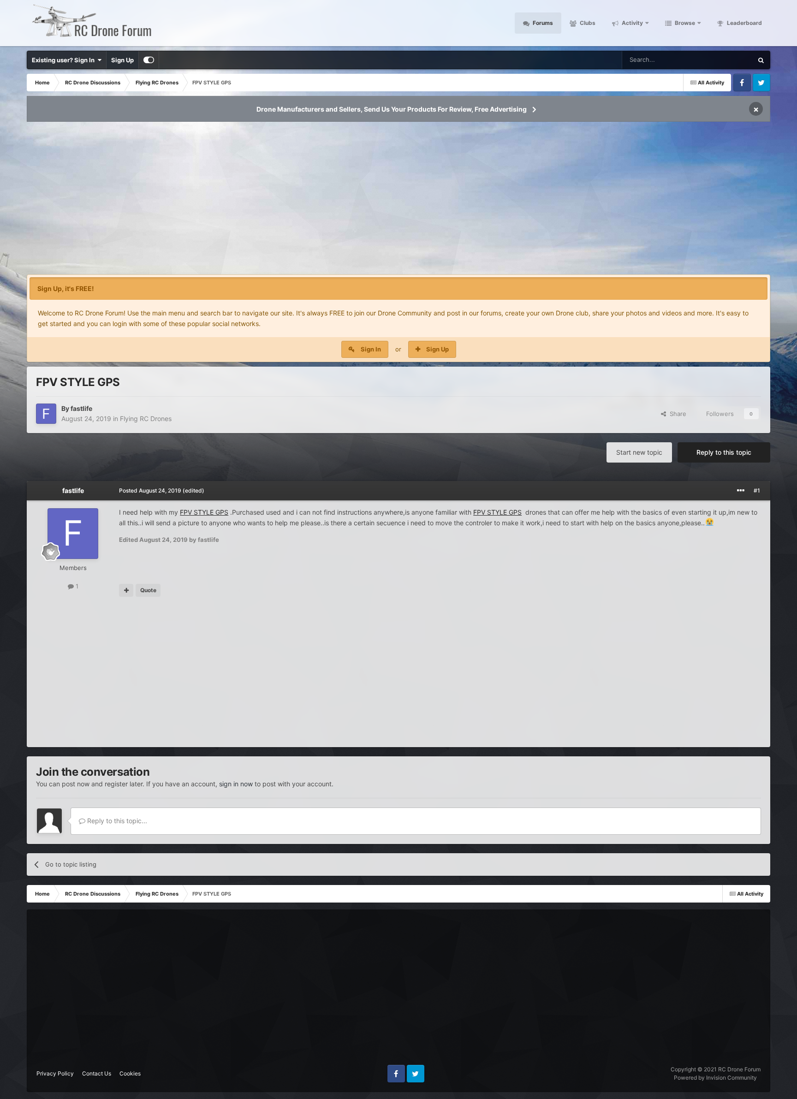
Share (676, 413)
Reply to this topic (723, 452)
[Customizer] (149, 60)
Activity (631, 22)
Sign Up (122, 60)
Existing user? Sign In (64, 60)
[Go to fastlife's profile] (46, 414)
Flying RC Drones (146, 418)
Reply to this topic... (116, 821)
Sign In (371, 349)
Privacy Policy (55, 1073)
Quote (148, 590)
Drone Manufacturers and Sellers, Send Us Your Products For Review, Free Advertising (391, 109)
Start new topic (639, 452)
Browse (684, 22)
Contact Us (96, 1073)
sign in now (236, 784)
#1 (757, 490)
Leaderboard (744, 22)
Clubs (586, 22)
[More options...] (741, 490)
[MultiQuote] (126, 590)
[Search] (761, 60)
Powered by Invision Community (715, 1077)
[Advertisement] (398, 201)
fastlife (81, 408)
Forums (542, 22)
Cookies (130, 1073)
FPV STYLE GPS (204, 512)
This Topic (726, 59)
